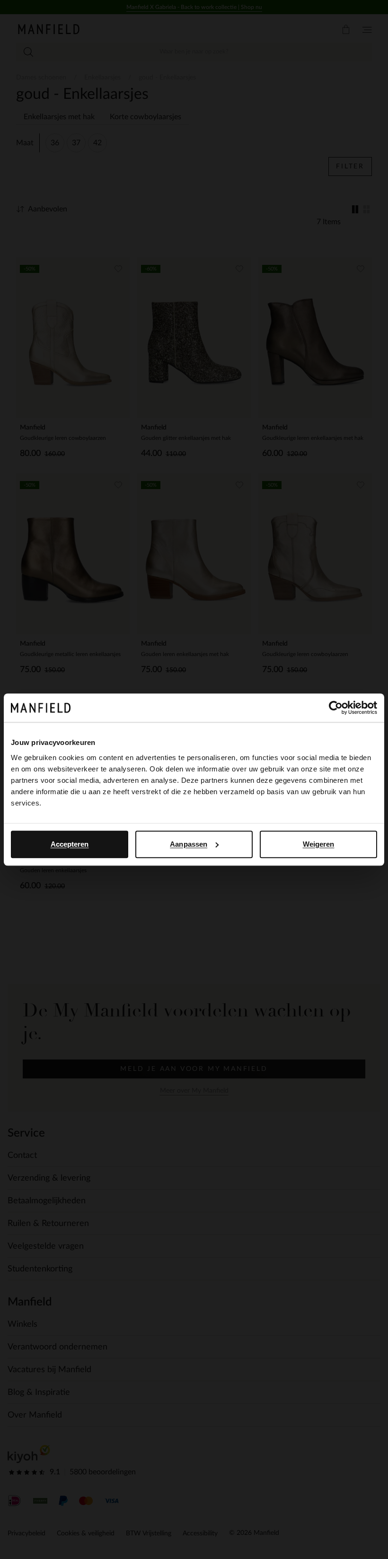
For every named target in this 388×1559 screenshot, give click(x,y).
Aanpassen (188, 844)
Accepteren (70, 844)
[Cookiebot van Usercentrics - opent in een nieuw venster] (335, 708)
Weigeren (319, 844)
